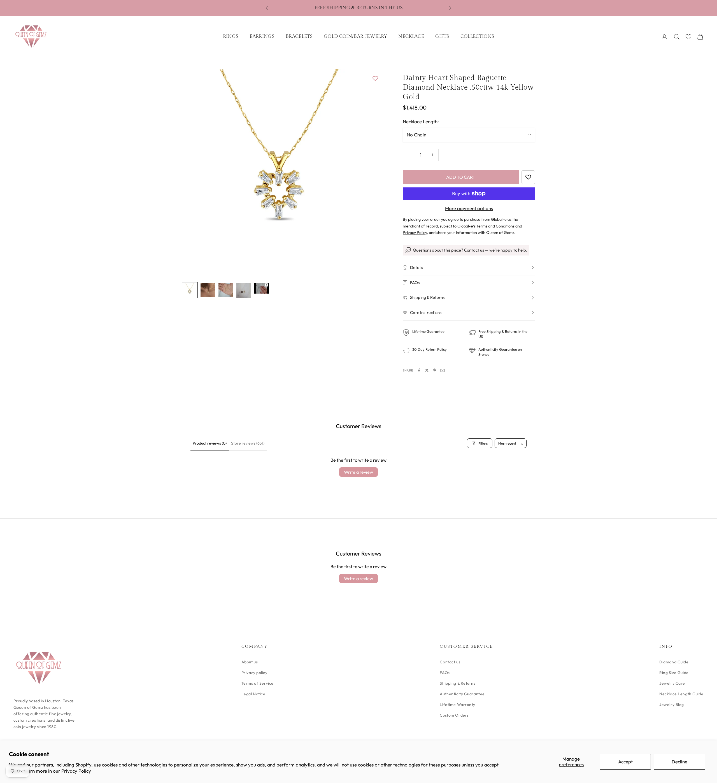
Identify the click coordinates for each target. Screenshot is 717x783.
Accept (625, 762)
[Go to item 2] (208, 290)
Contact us (450, 661)
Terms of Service (257, 683)
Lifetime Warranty (457, 704)
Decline (679, 762)
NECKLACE (411, 36)
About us (249, 661)
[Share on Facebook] (419, 370)
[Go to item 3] (226, 290)
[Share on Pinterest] (434, 370)
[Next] (370, 172)
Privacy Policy (76, 771)
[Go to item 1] (190, 290)
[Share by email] (442, 370)
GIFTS (442, 36)
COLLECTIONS (477, 36)
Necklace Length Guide (681, 693)
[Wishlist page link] (688, 37)
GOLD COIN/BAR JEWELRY (355, 36)
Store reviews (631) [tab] (247, 443)
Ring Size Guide (673, 672)
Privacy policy (254, 672)
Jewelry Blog (671, 704)
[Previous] (193, 172)
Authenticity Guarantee (462, 693)
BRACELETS (299, 36)
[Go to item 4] (244, 290)
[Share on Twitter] (427, 370)
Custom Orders (454, 715)
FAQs (445, 672)
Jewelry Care (672, 683)
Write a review (358, 472)
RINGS (231, 36)
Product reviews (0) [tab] (210, 443)
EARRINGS (262, 36)
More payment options (469, 208)
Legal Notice (253, 693)
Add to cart (460, 177)
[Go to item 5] (261, 288)
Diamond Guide (673, 661)
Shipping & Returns (457, 683)
